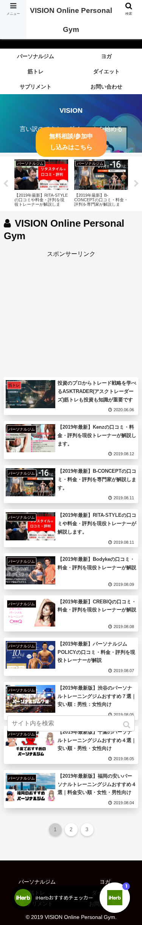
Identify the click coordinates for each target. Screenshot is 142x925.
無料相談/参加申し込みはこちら (71, 142)
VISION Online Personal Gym (71, 19)
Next (136, 184)
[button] (127, 724)
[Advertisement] (71, 313)
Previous (5, 184)
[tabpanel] (41, 182)
